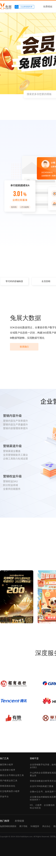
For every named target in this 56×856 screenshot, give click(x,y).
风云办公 (46, 826)
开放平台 (4, 797)
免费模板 (47, 6)
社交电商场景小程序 (10, 791)
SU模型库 (34, 826)
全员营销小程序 (7, 770)
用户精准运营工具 (8, 781)
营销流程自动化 (7, 786)
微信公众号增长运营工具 (12, 775)
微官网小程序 (6, 765)
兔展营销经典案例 (8, 826)
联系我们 (24, 347)
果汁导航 (23, 826)
